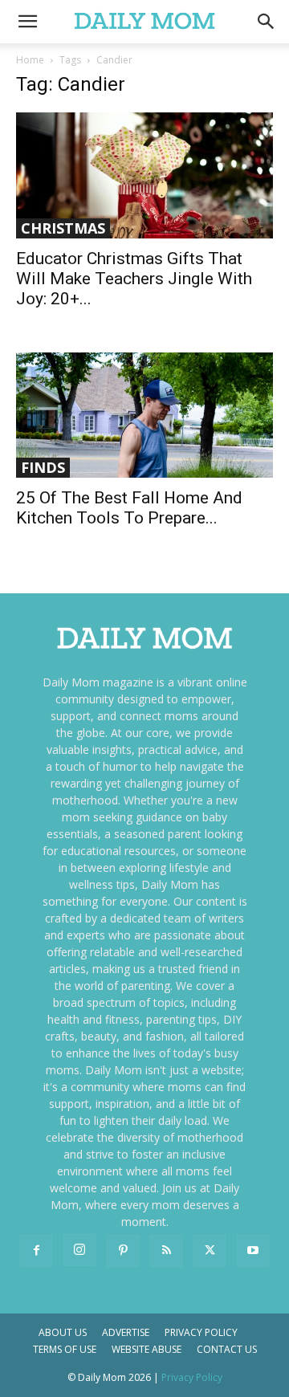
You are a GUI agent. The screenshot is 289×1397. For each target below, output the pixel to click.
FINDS (43, 467)
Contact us (227, 1349)
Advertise (125, 1332)
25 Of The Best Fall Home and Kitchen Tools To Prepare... (129, 507)
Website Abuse (146, 1349)
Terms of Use (64, 1349)
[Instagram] (79, 1250)
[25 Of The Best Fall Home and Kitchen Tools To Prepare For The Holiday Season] (144, 415)
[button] (266, 21)
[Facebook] (36, 1251)
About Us (63, 1332)
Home (30, 60)
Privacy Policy (201, 1332)
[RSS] (166, 1251)
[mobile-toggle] (27, 21)
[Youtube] (253, 1251)
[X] (209, 1251)
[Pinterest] (123, 1251)
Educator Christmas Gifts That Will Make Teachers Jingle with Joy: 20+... (134, 278)
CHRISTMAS (63, 228)
